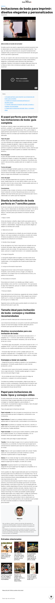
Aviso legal (20, 590)
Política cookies (14, 590)
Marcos (19, 518)
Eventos (3, 6)
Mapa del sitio (5, 590)
